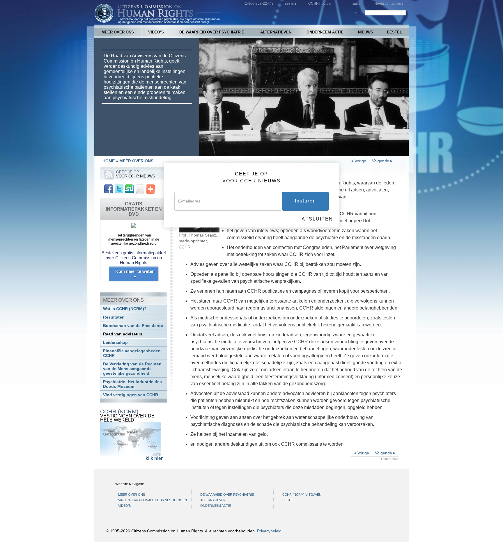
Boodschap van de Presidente (133, 325)
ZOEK (359, 13)
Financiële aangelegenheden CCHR (132, 353)
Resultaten (114, 317)
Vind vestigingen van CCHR (130, 395)
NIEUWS (365, 32)
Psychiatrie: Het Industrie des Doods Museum (132, 384)
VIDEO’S (156, 32)
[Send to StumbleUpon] (129, 188)
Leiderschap (115, 342)
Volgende (381, 161)
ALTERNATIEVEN (275, 32)
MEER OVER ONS (118, 32)
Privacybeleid (269, 531)
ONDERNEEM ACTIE (325, 32)
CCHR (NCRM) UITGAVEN (301, 494)
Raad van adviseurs (122, 334)
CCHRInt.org (319, 3)
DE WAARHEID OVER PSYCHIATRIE (211, 32)
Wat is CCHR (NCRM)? (125, 309)
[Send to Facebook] (108, 188)
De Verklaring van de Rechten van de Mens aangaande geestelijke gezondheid (132, 369)
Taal (354, 3)
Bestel (289, 3)
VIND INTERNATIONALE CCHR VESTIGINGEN (152, 500)
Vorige (359, 161)
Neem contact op (388, 3)
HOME (108, 161)
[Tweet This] (119, 188)
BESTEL (394, 32)
